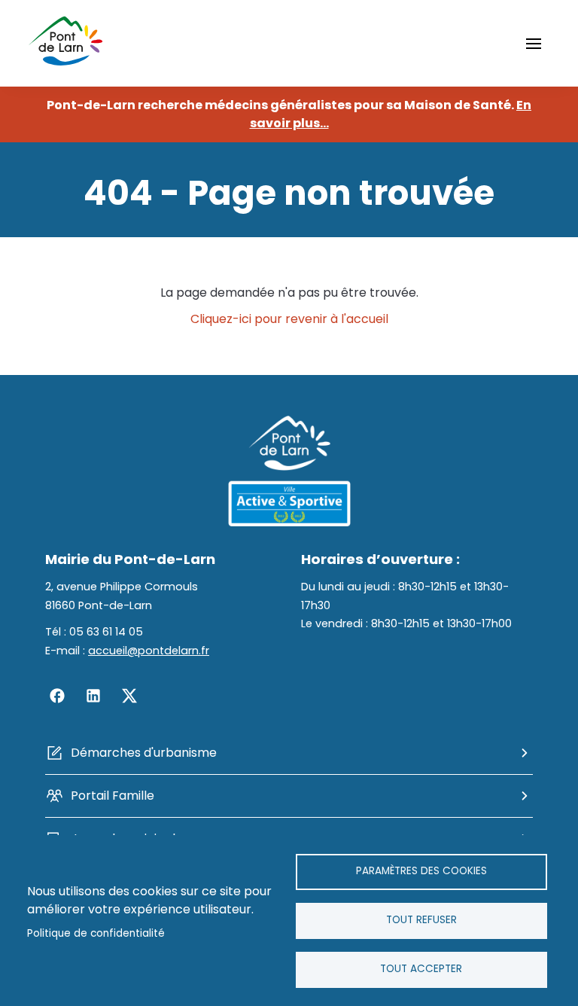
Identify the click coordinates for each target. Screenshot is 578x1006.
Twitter (129, 696)
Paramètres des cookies (421, 871)
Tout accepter (421, 969)
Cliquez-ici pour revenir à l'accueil (289, 319)
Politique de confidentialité (96, 933)
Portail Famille (112, 795)
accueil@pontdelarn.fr (148, 650)
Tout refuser (421, 920)
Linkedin (93, 696)
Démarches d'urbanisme (144, 752)
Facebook (57, 696)
